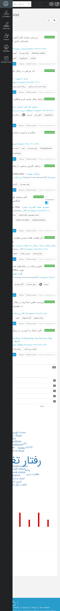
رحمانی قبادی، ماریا (48, 245)
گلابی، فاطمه (16, 274)
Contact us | (26, 607)
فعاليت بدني (33, 474)
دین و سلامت (18, 177)
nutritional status (16, 472)
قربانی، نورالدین (15, 107)
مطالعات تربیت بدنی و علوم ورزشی (18, 110)
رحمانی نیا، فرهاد (31, 245)
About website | (14, 607)
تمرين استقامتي (14, 482)
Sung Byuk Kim (13, 338)
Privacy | (35, 607)
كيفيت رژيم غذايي (18, 485)
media (21, 448)
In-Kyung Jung (27, 338)
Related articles (31, 64)
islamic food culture (14, 469)
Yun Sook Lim (40, 338)
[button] (50, 200)
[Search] (28, 4)
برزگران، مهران (33, 174)
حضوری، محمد (43, 207)
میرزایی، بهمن (17, 245)
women (23, 466)
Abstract (21, 64)
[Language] (51, 4)
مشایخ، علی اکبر (31, 107)
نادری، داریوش (22, 79)
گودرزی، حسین (29, 207)
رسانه (27, 470)
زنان (25, 443)
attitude (14, 466)
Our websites (44, 607)
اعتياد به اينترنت (16, 478)
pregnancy (14, 475)
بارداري (29, 447)
